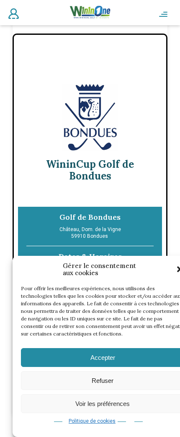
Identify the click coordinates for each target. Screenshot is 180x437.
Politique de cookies (92, 421)
